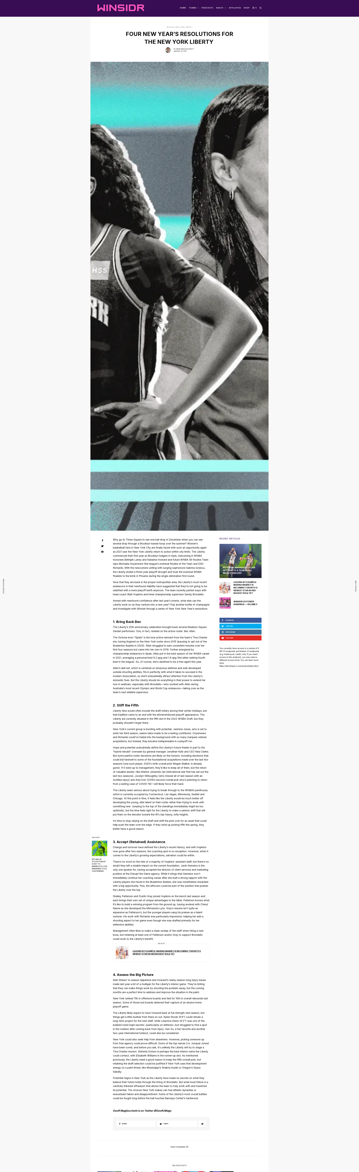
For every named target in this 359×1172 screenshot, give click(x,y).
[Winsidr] (120, 7)
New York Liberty (184, 27)
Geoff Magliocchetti (185, 49)
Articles (171, 27)
